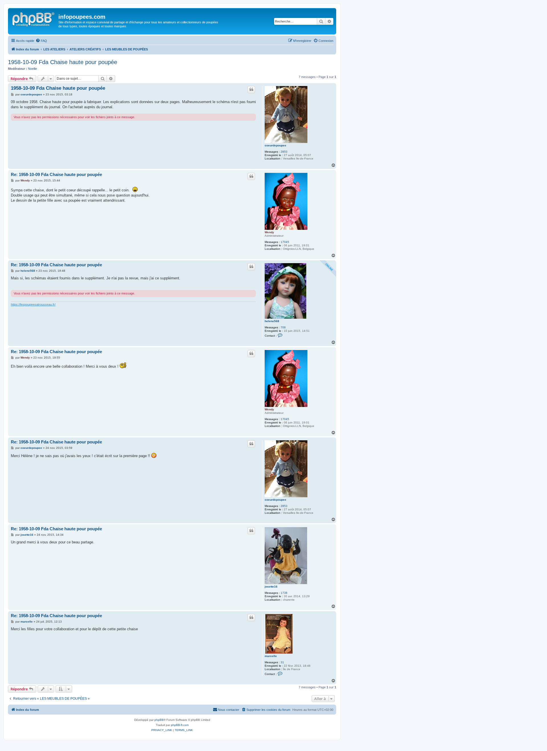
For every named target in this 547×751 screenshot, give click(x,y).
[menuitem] (41, 40)
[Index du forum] (33, 18)
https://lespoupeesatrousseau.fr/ (33, 304)
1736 (284, 592)
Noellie (32, 68)
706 (283, 327)
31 (282, 662)
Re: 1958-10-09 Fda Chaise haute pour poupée (56, 174)
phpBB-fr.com (180, 725)
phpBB (159, 719)
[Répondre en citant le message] (251, 89)
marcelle (271, 656)
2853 (284, 151)
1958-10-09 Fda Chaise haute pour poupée (62, 62)
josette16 (271, 586)
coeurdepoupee (275, 145)
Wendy (269, 232)
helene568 (272, 321)
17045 (285, 241)
